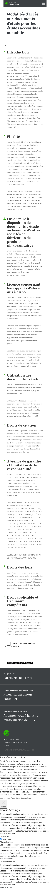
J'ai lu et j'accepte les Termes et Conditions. (23, 645)
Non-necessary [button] (6, 859)
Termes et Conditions (11, 740)
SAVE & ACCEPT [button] (7, 888)
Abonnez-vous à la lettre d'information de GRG (20, 717)
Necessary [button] (4, 836)
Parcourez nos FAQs (17, 677)
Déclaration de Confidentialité (15, 743)
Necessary (6, 839)
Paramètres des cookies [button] (21, 798)
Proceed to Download (20, 663)
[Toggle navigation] (43, 3)
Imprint (6, 746)
